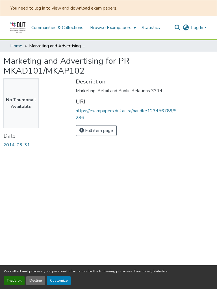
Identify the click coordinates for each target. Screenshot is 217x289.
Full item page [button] (98, 130)
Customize (59, 280)
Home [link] (16, 46)
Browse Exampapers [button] (110, 28)
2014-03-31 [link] (16, 145)
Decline (35, 280)
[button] (18, 27)
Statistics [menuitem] (151, 28)
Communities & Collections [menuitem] (57, 28)
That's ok (14, 280)
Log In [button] (197, 28)
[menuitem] (112, 27)
